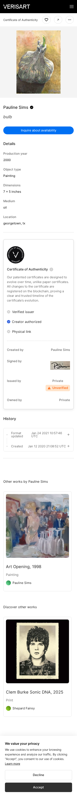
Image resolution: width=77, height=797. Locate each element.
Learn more (12, 763)
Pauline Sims (15, 107)
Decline (38, 775)
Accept (38, 787)
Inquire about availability (38, 130)
